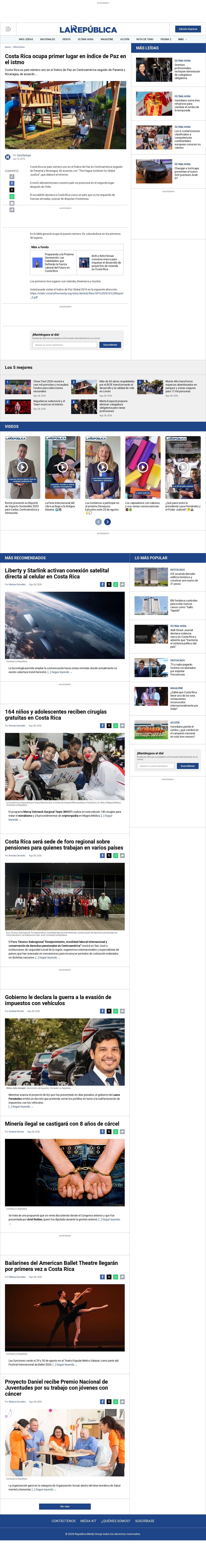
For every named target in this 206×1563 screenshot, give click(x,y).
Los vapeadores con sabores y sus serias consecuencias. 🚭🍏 (142, 506)
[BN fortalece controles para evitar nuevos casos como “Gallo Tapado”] (151, 605)
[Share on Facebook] (12, 183)
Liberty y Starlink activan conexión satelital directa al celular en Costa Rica (57, 574)
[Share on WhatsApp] (12, 196)
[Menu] (9, 29)
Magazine (176, 688)
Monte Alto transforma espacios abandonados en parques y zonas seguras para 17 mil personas (181, 386)
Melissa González (17, 584)
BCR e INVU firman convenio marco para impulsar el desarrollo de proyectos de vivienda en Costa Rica (106, 262)
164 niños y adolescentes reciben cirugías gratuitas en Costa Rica (56, 715)
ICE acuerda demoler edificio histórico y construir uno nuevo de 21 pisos (184, 578)
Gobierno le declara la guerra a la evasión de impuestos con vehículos (58, 1000)
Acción (174, 722)
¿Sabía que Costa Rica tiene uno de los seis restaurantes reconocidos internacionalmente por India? (184, 700)
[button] (188, 29)
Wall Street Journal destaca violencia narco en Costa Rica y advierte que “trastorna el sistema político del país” (184, 638)
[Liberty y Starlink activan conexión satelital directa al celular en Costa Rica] (65, 625)
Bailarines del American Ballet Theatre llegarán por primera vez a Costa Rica (61, 1266)
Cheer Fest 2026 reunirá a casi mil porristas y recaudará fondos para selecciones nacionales (50, 386)
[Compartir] (12, 209)
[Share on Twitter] (12, 190)
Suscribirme (110, 345)
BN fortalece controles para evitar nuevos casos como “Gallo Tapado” (184, 605)
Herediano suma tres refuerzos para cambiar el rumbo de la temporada (187, 105)
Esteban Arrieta (16, 1011)
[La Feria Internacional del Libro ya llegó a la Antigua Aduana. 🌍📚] (62, 467)
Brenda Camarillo (17, 725)
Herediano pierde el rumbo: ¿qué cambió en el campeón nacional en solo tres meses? (184, 731)
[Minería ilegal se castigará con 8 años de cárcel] (65, 1172)
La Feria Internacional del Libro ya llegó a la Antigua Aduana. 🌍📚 (60, 506)
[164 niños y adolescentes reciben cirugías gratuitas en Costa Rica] (65, 766)
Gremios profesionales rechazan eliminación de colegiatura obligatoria (187, 71)
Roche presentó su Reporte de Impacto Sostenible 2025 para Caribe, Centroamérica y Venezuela (22, 507)
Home (8, 47)
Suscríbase (144, 1521)
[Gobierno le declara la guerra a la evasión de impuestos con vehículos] (65, 1052)
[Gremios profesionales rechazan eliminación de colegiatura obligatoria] (154, 70)
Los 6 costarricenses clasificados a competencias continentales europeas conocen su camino (188, 139)
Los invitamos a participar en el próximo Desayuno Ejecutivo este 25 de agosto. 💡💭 (102, 507)
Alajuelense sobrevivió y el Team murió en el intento (49, 403)
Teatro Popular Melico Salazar (82, 1360)
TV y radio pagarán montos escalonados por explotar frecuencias (183, 669)
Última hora (18, 47)
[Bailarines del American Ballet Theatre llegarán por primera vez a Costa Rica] (65, 1317)
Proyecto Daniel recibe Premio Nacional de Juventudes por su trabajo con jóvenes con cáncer (56, 1388)
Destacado (177, 569)
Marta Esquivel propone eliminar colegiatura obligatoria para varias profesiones (114, 406)
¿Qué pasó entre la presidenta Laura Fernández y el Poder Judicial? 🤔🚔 (183, 506)
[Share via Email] (12, 203)
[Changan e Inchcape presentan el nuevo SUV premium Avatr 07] (154, 171)
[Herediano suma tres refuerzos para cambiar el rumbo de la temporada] (154, 104)
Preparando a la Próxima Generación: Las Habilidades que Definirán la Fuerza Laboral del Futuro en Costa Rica (59, 262)
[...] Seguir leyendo (58, 672)
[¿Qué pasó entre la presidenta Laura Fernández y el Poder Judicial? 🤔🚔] (183, 467)
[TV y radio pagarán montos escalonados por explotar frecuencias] (151, 667)
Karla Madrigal (24, 155)
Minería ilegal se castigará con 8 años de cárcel (62, 1124)
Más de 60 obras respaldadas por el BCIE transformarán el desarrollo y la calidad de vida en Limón (117, 386)
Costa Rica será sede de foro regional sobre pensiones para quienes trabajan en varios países (64, 845)
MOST (68, 811)
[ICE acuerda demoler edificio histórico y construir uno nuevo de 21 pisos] (151, 577)
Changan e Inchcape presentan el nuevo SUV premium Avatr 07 (187, 173)
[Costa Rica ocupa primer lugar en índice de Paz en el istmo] (65, 115)
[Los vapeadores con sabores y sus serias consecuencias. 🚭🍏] (143, 467)
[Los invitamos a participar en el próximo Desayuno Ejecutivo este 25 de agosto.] (102, 467)
